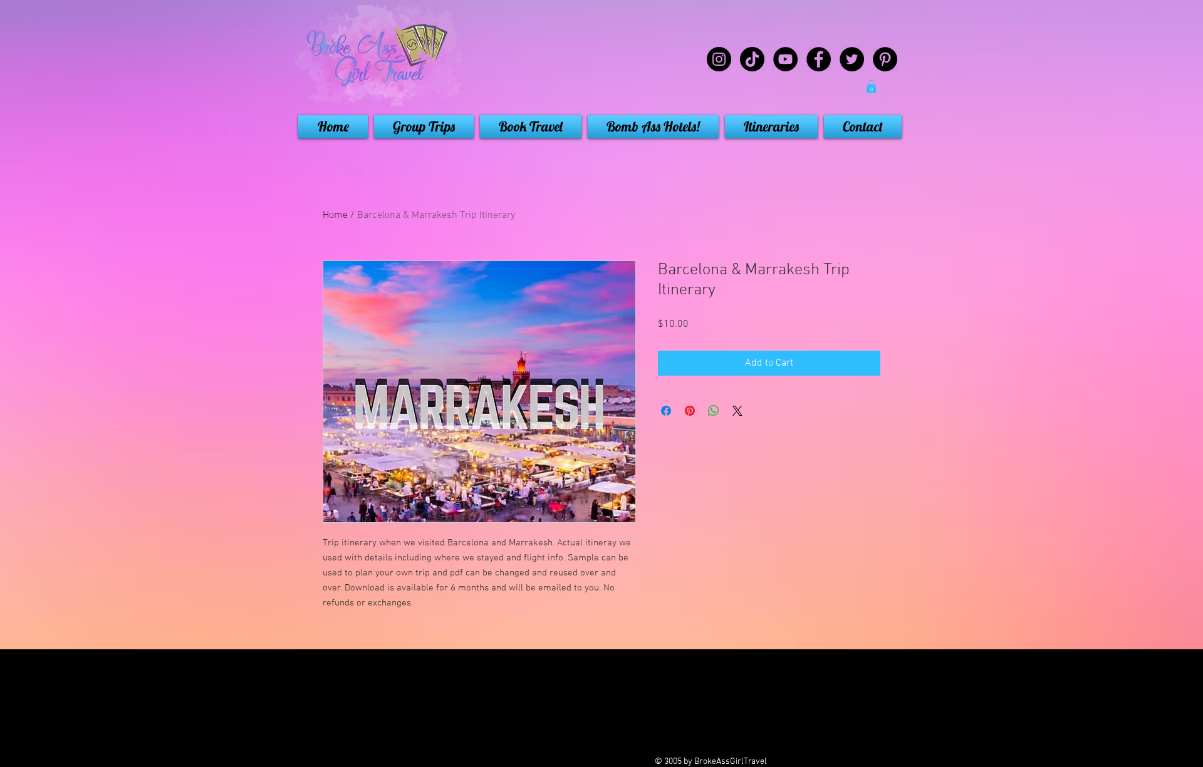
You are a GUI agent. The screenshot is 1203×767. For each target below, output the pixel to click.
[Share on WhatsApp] (713, 410)
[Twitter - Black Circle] (852, 59)
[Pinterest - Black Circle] (885, 59)
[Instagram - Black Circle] (719, 59)
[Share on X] (737, 410)
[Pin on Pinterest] (689, 410)
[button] (871, 86)
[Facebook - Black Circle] (818, 59)
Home (335, 215)
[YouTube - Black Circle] (785, 59)
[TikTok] (752, 59)
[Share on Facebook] (666, 410)
